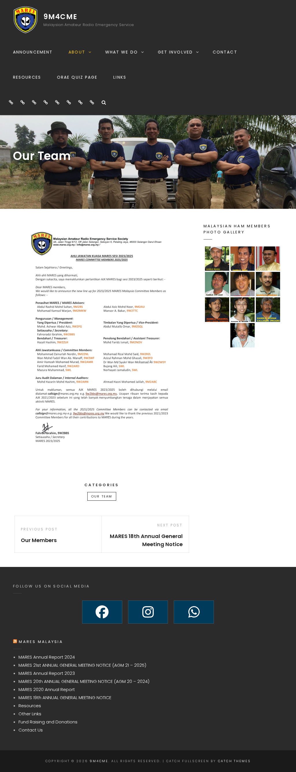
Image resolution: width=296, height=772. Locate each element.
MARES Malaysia (41, 641)
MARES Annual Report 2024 (46, 657)
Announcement (33, 52)
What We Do (121, 52)
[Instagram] (148, 612)
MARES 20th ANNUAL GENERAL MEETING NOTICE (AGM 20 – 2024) (83, 681)
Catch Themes (234, 761)
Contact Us (30, 730)
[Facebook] (102, 612)
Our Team (101, 496)
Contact (225, 52)
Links (119, 77)
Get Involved (175, 52)
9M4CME (60, 16)
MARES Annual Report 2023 (46, 673)
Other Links (29, 714)
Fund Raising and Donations (47, 722)
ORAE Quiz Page (77, 77)
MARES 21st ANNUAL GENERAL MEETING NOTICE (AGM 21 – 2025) (82, 665)
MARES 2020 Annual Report (46, 689)
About (77, 52)
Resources (27, 77)
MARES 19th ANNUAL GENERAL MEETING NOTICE (64, 697)
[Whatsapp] (194, 612)
